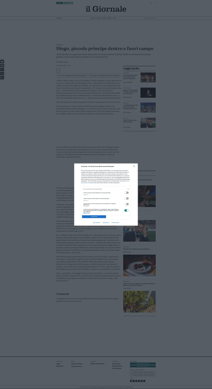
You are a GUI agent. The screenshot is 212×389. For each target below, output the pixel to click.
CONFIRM (94, 216)
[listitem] (106, 189)
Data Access (106, 222)
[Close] (134, 166)
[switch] (126, 193)
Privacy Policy (115, 222)
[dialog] (106, 194)
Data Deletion (96, 222)
